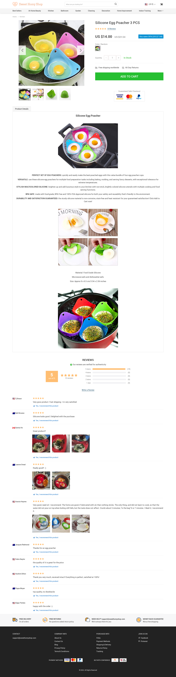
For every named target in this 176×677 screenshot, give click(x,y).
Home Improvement (124, 11)
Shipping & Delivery (103, 644)
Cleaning (91, 11)
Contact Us (58, 641)
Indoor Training (145, 11)
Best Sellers (17, 11)
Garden (78, 11)
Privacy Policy (59, 648)
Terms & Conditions (61, 651)
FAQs (98, 638)
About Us (57, 638)
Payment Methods (103, 641)
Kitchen (51, 11)
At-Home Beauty (34, 11)
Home (15, 17)
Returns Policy (101, 648)
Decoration (106, 11)
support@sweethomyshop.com (24, 638)
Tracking (99, 651)
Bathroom (64, 11)
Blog (56, 644)
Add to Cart (129, 76)
